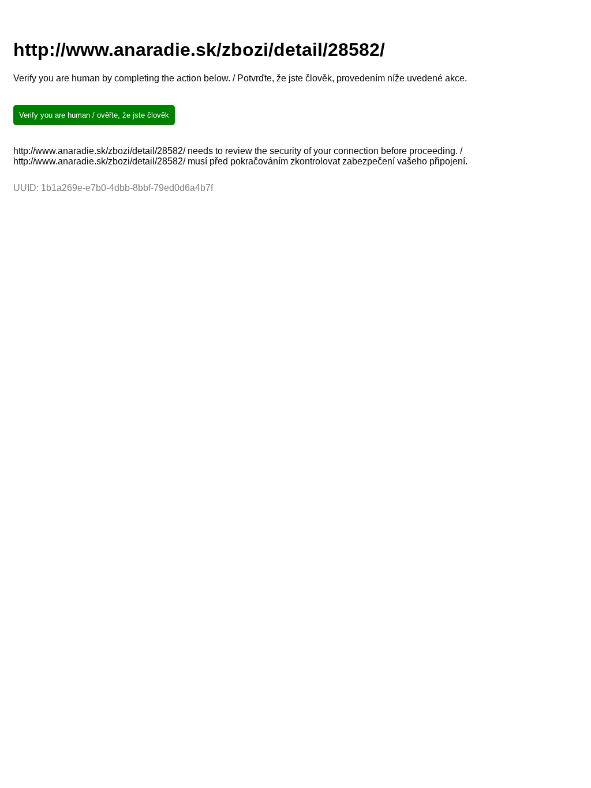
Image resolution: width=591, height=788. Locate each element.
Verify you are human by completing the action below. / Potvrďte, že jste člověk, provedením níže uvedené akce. (240, 78)
